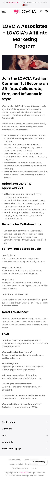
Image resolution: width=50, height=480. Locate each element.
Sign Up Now (39, 261)
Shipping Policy (16, 464)
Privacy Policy (15, 460)
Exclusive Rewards (20, 468)
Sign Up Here (29, 369)
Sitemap (34, 468)
